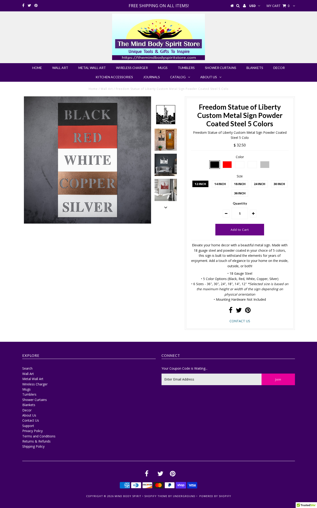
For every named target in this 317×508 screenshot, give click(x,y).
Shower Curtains (220, 68)
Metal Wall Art (92, 68)
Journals (151, 77)
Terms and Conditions (38, 436)
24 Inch (259, 184)
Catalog (178, 77)
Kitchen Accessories (114, 77)
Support (28, 425)
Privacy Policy (32, 431)
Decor (279, 68)
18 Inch (240, 184)
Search (27, 368)
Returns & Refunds (36, 441)
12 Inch (200, 184)
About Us (208, 77)
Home (37, 68)
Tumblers (186, 68)
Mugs (163, 68)
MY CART (278, 5)
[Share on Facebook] (231, 311)
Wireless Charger (132, 68)
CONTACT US (240, 321)
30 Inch (279, 184)
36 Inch (240, 193)
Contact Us (30, 420)
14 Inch (220, 184)
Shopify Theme (155, 496)
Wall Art (60, 68)
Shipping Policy (33, 446)
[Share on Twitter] (239, 311)
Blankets (254, 68)
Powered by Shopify (215, 496)
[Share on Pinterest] (248, 311)
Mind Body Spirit (128, 496)
